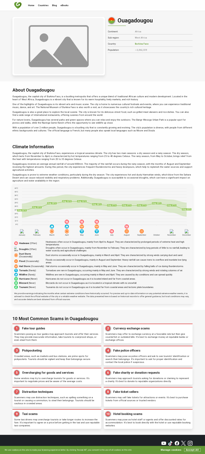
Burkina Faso (142, 44)
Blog (54, 5)
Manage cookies (171, 449)
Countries (43, 5)
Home (31, 5)
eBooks (64, 5)
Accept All (192, 449)
